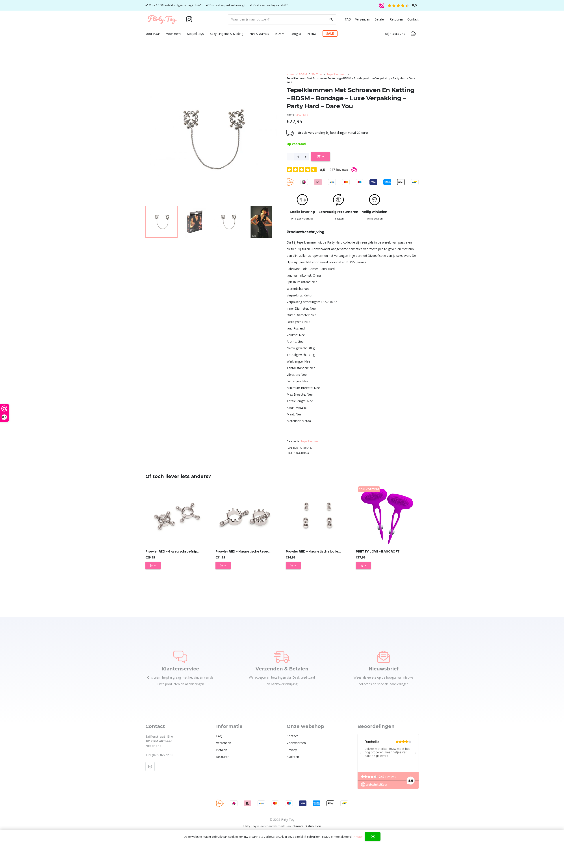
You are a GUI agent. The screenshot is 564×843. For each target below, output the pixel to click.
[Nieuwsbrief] (383, 657)
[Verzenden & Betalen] (282, 657)
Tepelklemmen (336, 74)
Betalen (380, 19)
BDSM (303, 74)
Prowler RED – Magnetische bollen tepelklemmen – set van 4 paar (338, 551)
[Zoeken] (331, 19)
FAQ (348, 19)
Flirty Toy (249, 826)
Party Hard (301, 115)
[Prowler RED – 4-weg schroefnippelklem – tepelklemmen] (176, 515)
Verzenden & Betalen (282, 669)
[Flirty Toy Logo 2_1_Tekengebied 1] (162, 19)
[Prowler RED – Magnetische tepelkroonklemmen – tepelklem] (246, 515)
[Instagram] (189, 19)
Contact (413, 19)
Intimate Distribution (306, 826)
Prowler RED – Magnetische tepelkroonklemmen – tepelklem (263, 551)
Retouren (396, 19)
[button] (162, 33)
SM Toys (316, 74)
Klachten (293, 757)
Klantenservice (180, 669)
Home (291, 74)
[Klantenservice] (180, 657)
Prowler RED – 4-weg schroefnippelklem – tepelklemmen (190, 551)
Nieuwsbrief (384, 669)
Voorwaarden (296, 743)
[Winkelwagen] (413, 33)
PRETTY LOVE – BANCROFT (378, 551)
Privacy (292, 750)
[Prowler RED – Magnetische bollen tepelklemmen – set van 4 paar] (317, 515)
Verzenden (362, 19)
